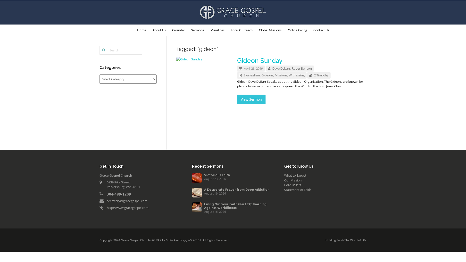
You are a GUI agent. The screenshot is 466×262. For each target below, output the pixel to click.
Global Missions (270, 30)
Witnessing (297, 75)
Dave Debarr (281, 68)
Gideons (267, 75)
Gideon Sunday (260, 60)
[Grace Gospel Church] (233, 12)
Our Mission (293, 180)
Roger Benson (302, 68)
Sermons (197, 30)
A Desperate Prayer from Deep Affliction (236, 189)
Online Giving (297, 30)
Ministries (217, 30)
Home (141, 30)
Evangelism (252, 75)
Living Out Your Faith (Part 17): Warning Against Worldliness (235, 206)
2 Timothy (321, 75)
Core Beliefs (292, 185)
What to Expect (295, 175)
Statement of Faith (297, 190)
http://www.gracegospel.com (128, 207)
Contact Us (321, 30)
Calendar (178, 30)
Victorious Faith (217, 175)
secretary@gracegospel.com (127, 201)
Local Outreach (242, 30)
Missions (281, 75)
